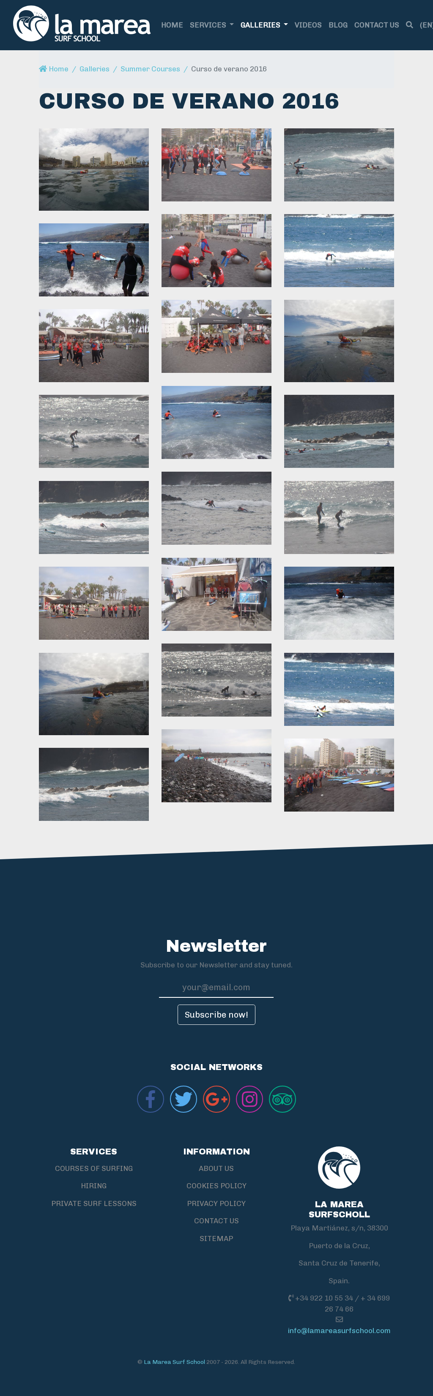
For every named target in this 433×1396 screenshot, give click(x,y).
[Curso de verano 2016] (94, 169)
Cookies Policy (216, 1185)
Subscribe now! (216, 1015)
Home (172, 25)
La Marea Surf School (174, 1361)
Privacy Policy (216, 1203)
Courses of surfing (94, 1168)
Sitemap (216, 1238)
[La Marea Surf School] (82, 25)
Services (209, 25)
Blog (338, 25)
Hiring (94, 1185)
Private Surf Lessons (94, 1203)
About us (216, 1168)
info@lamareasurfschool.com (339, 1330)
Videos (308, 25)
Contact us (376, 25)
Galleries (261, 25)
